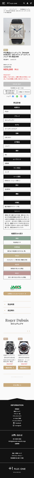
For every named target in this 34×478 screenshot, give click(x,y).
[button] (29, 31)
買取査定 (17, 409)
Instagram (18, 425)
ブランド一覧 (17, 413)
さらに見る (16, 385)
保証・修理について (17, 453)
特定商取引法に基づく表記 (17, 88)
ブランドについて (17, 416)
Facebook (18, 423)
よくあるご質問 (17, 418)
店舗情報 (17, 443)
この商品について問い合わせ (24, 92)
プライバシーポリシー (17, 455)
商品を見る (9, 368)
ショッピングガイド (17, 420)
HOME (4, 9)
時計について (17, 411)
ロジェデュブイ (13, 9)
